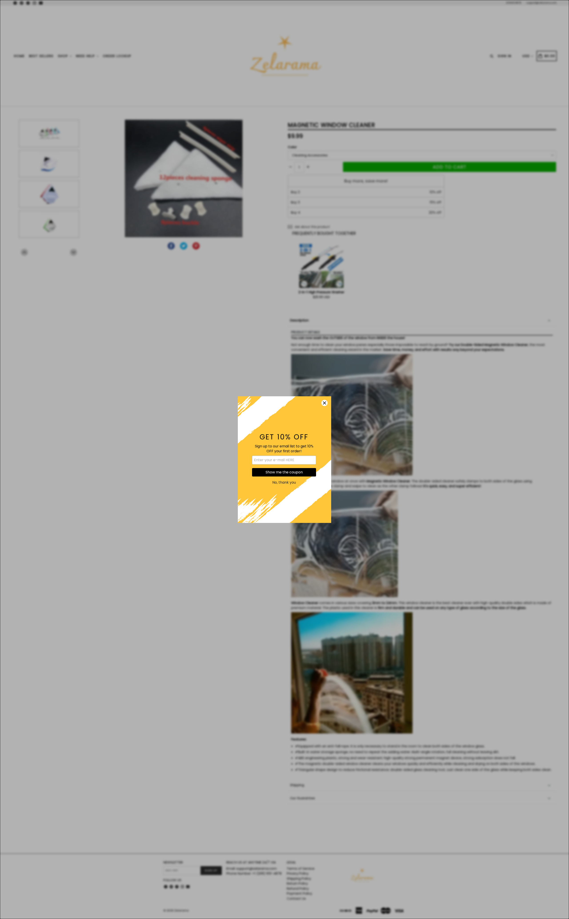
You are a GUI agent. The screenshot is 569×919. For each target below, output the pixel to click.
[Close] (324, 403)
